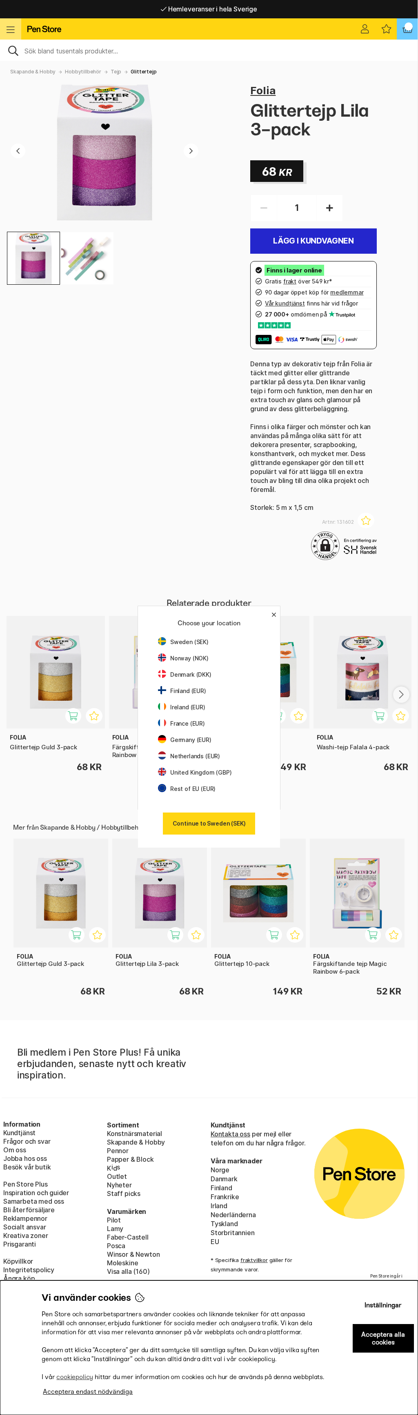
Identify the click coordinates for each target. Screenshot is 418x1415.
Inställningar (383, 1305)
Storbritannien (233, 1233)
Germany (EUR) (190, 739)
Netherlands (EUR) (195, 756)
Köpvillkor (18, 1261)
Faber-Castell (128, 1237)
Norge (220, 1170)
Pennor (118, 1151)
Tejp (116, 72)
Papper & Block (130, 1159)
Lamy (115, 1229)
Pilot (114, 1220)
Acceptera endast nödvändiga (88, 1391)
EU (215, 1242)
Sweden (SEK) (189, 641)
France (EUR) (187, 723)
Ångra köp (19, 1278)
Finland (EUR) (188, 690)
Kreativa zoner (25, 1235)
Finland (221, 1188)
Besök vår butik (27, 1167)
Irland (219, 1206)
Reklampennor (25, 1218)
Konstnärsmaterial (134, 1133)
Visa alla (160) (128, 1271)
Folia (263, 90)
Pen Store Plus (25, 1184)
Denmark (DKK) (190, 674)
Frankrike (225, 1197)
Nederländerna (233, 1215)
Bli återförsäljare (29, 1210)
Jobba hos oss (25, 1158)
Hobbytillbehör (83, 72)
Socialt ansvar (24, 1227)
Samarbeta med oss (33, 1201)
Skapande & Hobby (33, 72)
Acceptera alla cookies (383, 1338)
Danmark (224, 1179)
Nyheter (119, 1185)
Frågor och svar (26, 1141)
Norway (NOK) (189, 658)
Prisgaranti (19, 1244)
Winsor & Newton (133, 1254)
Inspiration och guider (36, 1193)
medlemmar (346, 292)
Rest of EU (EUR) (193, 788)
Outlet (117, 1176)
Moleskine (122, 1263)
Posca (116, 1246)
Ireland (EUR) (187, 707)
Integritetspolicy (28, 1270)
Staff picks (123, 1193)
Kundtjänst (19, 1133)
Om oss (14, 1150)
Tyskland (224, 1224)
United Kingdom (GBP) (200, 772)
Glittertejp (143, 72)
